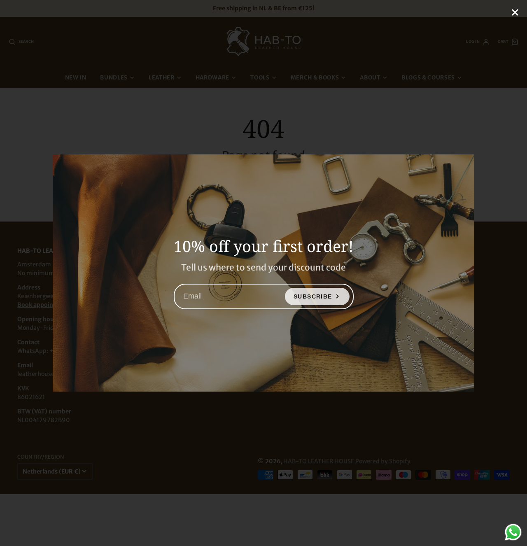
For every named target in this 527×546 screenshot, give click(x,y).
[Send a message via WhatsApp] (513, 532)
